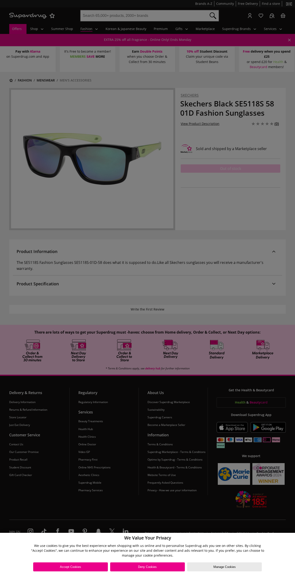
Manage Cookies (224, 567)
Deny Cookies (147, 567)
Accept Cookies (70, 567)
